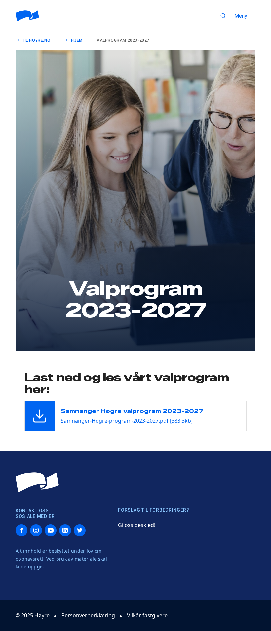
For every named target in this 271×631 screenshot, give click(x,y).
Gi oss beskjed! (136, 525)
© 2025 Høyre (33, 615)
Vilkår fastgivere (147, 615)
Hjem (76, 40)
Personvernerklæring (88, 615)
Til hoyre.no (36, 40)
